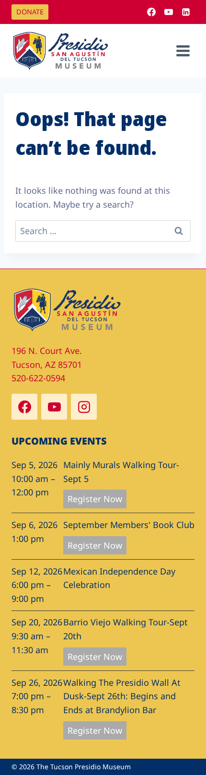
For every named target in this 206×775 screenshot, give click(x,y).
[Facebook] (151, 12)
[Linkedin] (186, 12)
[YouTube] (168, 12)
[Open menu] (183, 50)
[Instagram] (84, 407)
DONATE (30, 11)
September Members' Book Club (129, 524)
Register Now (95, 499)
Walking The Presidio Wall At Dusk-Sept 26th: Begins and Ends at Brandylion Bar (122, 696)
